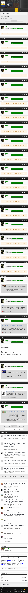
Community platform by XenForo (13, 591)
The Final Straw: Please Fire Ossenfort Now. (14, 532)
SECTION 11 (4, 559)
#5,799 (25, 382)
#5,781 (25, 94)
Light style (4, 587)
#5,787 (25, 178)
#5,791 (25, 234)
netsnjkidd (12, 557)
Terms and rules (10, 589)
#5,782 (25, 108)
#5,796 (25, 316)
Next (19, 21)
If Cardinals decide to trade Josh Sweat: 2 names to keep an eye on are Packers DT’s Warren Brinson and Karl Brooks (15, 501)
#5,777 (25, 38)
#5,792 (25, 248)
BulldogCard (3, 563)
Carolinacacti (4, 566)
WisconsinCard (10, 564)
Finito (3, 18)
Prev (9, 21)
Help (22, 589)
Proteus (16, 557)
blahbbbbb (24, 580)
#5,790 (25, 220)
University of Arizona (8, 541)
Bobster (22, 560)
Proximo (21, 561)
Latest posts (4, 480)
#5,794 (25, 276)
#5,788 (25, 192)
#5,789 (25, 206)
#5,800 (25, 402)
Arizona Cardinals (7, 487)
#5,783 (25, 122)
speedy (13, 559)
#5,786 (25, 164)
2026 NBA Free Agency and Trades (12, 489)
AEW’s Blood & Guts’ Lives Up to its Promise (12, 325)
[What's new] (24, 10)
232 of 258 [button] (14, 21)
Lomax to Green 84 (15, 563)
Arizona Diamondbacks (8, 497)
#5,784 (25, 136)
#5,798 (25, 362)
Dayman (8, 563)
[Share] (23, 24)
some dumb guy (8, 561)
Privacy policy (17, 589)
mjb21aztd (18, 560)
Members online (5, 555)
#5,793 (25, 262)
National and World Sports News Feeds (17, 438)
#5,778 (25, 52)
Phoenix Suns (6, 492)
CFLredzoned (4, 557)
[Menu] (2, 10)
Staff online (4, 546)
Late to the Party (15, 561)
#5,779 (25, 66)
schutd (17, 559)
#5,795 (25, 297)
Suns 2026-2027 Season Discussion (12, 507)
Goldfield (13, 560)
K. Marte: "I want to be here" (10, 494)
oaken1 (20, 564)
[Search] (26, 10)
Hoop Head (3, 560)
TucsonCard (15, 564)
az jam (24, 561)
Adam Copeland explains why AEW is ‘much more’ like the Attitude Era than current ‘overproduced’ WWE (14, 445)
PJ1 (8, 557)
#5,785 (25, 150)
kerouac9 (20, 557)
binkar (2, 561)
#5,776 (25, 23)
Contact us (3, 589)
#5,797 (25, 337)
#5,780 (25, 80)
